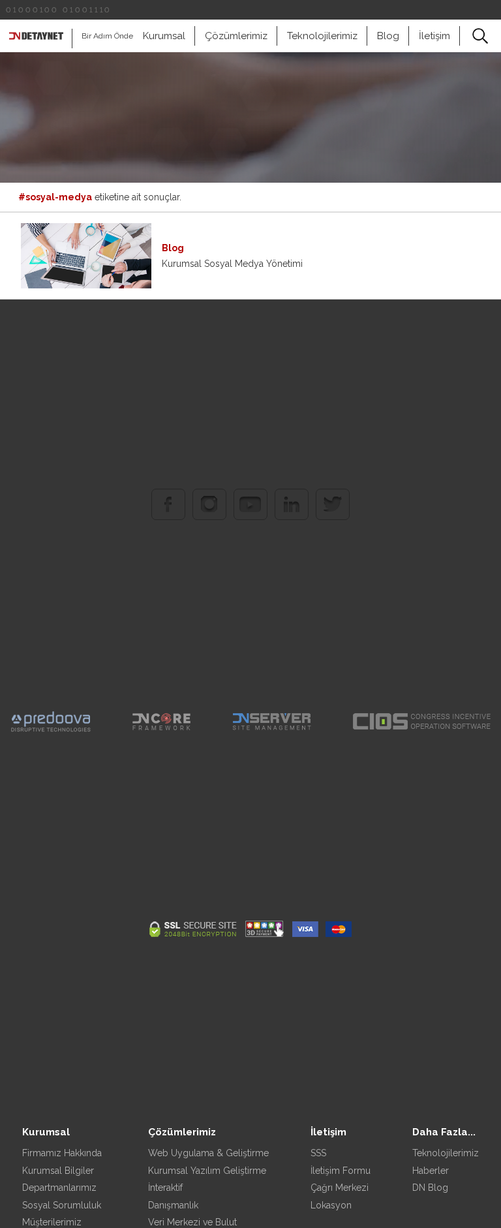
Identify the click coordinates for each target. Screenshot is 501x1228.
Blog (388, 36)
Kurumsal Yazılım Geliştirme (207, 1170)
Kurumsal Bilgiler (58, 1170)
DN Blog (430, 1187)
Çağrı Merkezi (340, 1187)
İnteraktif (165, 1187)
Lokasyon (331, 1205)
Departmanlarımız (59, 1187)
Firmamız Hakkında (62, 1153)
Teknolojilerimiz (322, 36)
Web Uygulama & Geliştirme (208, 1153)
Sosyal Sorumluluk (61, 1205)
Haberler (430, 1170)
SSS (318, 1153)
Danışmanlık (173, 1205)
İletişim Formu (341, 1170)
